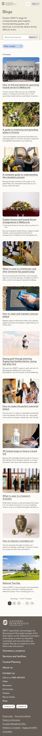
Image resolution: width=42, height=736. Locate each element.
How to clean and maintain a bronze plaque (20, 315)
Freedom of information (11, 720)
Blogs (5, 701)
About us (8, 667)
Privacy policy (8, 716)
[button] (32, 603)
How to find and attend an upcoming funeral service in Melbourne (21, 86)
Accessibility (7, 731)
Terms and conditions (23, 716)
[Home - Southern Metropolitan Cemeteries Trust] (9, 4)
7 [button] (27, 603)
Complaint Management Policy (14, 724)
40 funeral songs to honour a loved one (20, 452)
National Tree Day (11, 583)
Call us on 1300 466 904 (14, 677)
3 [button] (18, 603)
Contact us (9, 673)
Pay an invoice (9, 697)
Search (32, 37)
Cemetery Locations (14, 650)
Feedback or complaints (12, 728)
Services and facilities (14, 656)
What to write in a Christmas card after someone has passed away (19, 270)
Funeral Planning (11, 662)
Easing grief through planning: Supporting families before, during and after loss (20, 361)
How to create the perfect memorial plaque (20, 407)
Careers (6, 693)
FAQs (5, 681)
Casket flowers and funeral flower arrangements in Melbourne (19, 220)
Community (8, 689)
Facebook (7, 706)
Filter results (9, 46)
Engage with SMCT (29, 728)
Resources (7, 685)
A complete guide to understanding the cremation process (20, 176)
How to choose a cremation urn (18, 541)
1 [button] (9, 603)
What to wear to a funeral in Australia (16, 497)
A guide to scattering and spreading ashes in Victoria (20, 131)
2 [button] (14, 603)
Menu (34, 4)
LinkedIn (21, 706)
